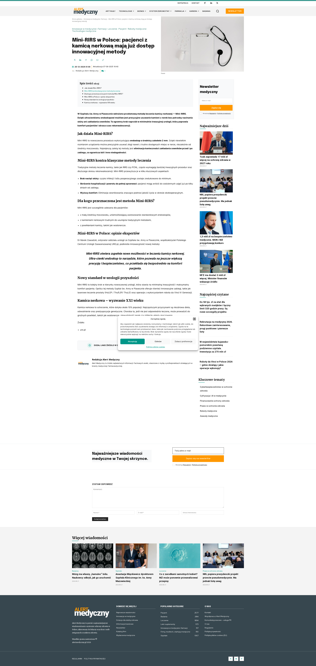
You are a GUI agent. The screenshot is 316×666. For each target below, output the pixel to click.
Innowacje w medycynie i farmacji (95, 19)
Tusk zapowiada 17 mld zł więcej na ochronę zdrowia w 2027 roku (215, 160)
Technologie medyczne (84, 31)
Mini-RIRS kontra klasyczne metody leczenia (102, 91)
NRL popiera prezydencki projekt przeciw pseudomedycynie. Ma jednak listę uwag (220, 578)
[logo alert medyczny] (91, 612)
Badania (75, 571)
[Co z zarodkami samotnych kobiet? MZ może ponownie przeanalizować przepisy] (179, 555)
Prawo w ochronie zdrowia (212, 571)
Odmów (158, 341)
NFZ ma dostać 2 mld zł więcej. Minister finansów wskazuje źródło (213, 278)
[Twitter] (230, 659)
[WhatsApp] (91, 59)
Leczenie (112, 29)
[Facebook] (204, 3)
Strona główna (77, 19)
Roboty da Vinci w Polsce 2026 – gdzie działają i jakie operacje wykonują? (216, 365)
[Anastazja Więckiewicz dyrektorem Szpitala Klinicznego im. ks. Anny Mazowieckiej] (136, 555)
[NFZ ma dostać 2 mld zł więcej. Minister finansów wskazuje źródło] (216, 261)
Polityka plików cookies (155, 347)
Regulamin (212, 113)
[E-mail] (97, 59)
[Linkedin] (211, 3)
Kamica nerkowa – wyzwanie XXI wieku (99, 102)
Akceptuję (132, 341)
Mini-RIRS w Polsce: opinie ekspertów (99, 97)
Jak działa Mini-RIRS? (93, 88)
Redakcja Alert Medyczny (87, 71)
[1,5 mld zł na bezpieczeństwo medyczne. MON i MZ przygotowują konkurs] (216, 222)
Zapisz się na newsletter (198, 459)
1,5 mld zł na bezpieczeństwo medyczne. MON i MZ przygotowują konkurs (216, 239)
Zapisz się (216, 108)
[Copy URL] (102, 59)
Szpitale (119, 571)
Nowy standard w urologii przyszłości (99, 100)
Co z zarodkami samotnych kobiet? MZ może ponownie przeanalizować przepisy (178, 578)
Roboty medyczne (137, 29)
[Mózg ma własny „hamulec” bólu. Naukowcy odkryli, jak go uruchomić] (92, 555)
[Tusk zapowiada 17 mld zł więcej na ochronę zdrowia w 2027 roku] (216, 143)
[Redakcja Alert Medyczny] (73, 71)
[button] (194, 319)
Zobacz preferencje (183, 341)
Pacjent (122, 29)
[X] (217, 3)
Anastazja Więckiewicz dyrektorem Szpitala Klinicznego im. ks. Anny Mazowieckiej (134, 578)
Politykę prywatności (224, 113)
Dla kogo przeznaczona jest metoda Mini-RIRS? (103, 94)
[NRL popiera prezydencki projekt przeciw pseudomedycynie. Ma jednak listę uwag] (216, 180)
